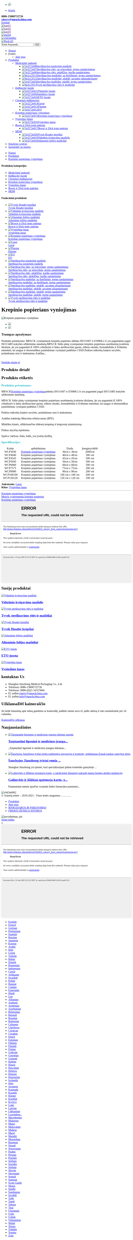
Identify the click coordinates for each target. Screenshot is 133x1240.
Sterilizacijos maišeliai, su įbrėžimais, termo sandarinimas (39, 282)
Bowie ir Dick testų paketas (23, 226)
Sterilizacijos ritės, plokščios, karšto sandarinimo (34, 276)
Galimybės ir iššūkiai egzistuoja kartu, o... (38, 780)
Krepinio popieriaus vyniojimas (25, 159)
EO (10, 257)
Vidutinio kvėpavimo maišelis (24, 214)
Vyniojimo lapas (17, 232)
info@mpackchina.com (32, 696)
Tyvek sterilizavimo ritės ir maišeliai (27, 301)
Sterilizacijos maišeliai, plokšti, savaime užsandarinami (38, 288)
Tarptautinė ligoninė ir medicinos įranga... (38, 741)
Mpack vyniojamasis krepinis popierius (22, 496)
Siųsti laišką (7, 819)
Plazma (12, 251)
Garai (11, 245)
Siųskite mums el (10, 362)
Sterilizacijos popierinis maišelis (25, 263)
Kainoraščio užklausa (13, 719)
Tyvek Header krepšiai (20, 207)
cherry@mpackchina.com (16, 19)
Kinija (11, 10)
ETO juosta (9, 655)
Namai (12, 152)
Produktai (13, 155)
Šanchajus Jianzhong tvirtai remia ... (34, 760)
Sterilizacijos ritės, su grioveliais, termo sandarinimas (37, 270)
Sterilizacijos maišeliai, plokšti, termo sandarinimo (35, 294)
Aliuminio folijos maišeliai (22, 220)
